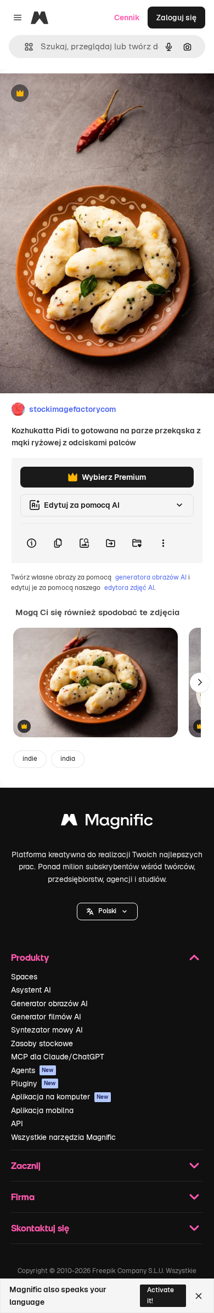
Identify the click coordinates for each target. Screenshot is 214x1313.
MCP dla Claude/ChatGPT (57, 1057)
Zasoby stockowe (42, 1043)
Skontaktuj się (40, 1228)
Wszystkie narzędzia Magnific (63, 1137)
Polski (107, 911)
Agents (32, 1070)
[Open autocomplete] (24, 47)
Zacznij (26, 1165)
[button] (107, 911)
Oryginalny (76, 94)
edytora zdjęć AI (129, 587)
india (67, 758)
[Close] (199, 1296)
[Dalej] (200, 682)
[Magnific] (107, 822)
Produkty (30, 957)
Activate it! (160, 1295)
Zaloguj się (176, 17)
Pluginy (33, 1083)
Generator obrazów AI (49, 1003)
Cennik (127, 17)
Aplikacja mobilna (42, 1110)
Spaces (24, 977)
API (17, 1123)
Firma (23, 1196)
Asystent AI (31, 990)
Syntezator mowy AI (47, 1030)
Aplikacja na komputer (60, 1097)
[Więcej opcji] (163, 543)
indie (29, 758)
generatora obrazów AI (151, 577)
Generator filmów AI (46, 1017)
